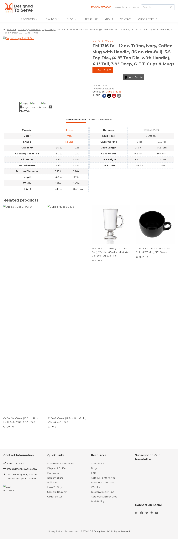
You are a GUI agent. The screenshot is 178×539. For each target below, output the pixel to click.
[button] (24, 107)
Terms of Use (71, 531)
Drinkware (53, 473)
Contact (126, 19)
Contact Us (97, 463)
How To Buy (52, 19)
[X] (109, 96)
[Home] (4, 29)
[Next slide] (50, 107)
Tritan (69, 130)
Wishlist (96, 487)
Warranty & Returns (102, 482)
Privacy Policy (55, 531)
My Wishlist (131, 7)
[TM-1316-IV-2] (35, 69)
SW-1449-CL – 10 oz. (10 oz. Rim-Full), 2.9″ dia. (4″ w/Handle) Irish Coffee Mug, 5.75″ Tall (111, 252)
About (108, 19)
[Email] (119, 96)
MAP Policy (97, 501)
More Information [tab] (76, 119)
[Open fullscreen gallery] (65, 98)
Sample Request (57, 492)
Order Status (147, 19)
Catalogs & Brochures (104, 496)
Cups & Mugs (103, 40)
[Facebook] (104, 96)
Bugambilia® (55, 477)
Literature (90, 19)
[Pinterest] (114, 96)
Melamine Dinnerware (60, 463)
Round (69, 141)
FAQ (93, 473)
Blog (94, 468)
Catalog (118, 7)
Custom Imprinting (102, 492)
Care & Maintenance (103, 477)
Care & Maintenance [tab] (100, 119)
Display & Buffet (56, 468)
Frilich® (52, 482)
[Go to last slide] (20, 107)
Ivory (69, 135)
